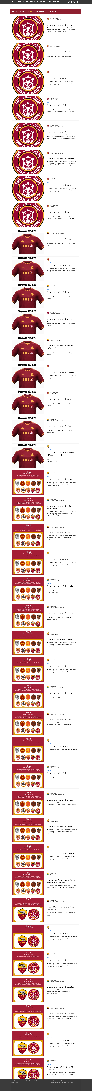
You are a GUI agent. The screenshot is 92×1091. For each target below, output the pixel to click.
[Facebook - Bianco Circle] (69, 2)
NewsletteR (29, 11)
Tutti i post (14, 11)
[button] (77, 12)
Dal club (22, 11)
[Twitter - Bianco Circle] (74, 2)
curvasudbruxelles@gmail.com (65, 1080)
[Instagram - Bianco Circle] (71, 2)
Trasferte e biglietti (39, 11)
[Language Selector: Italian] (78, 1)
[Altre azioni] (76, 19)
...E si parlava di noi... (52, 11)
